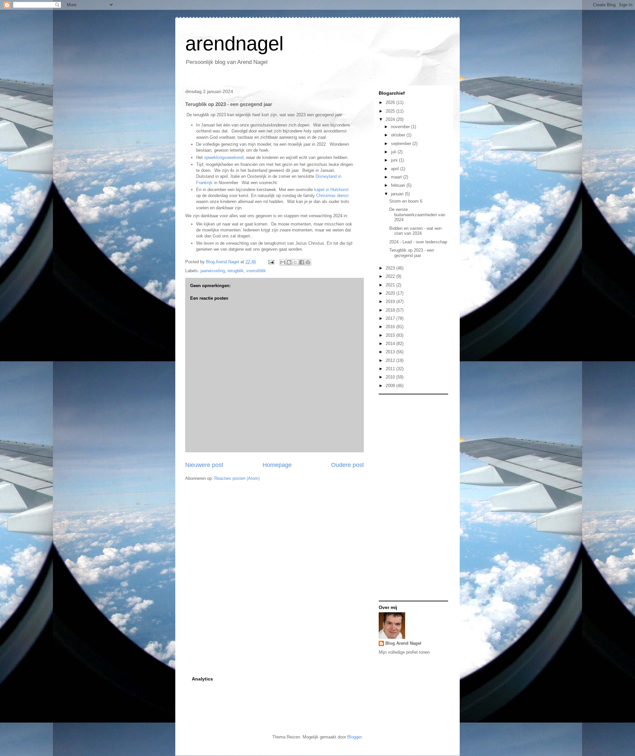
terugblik (236, 270)
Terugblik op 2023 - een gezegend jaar (411, 253)
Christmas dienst (332, 195)
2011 (391, 368)
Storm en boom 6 (405, 201)
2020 (391, 293)
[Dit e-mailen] (282, 262)
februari (398, 185)
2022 (391, 276)
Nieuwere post (204, 465)
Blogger (354, 736)
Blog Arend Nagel (403, 643)
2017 (391, 318)
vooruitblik (256, 270)
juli (394, 151)
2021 (391, 284)
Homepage (277, 465)
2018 (391, 310)
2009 (391, 385)
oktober (398, 134)
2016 (391, 326)
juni (395, 160)
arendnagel (234, 43)
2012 (391, 360)
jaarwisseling (212, 270)
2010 (391, 377)
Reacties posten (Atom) (237, 478)
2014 (391, 343)
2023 (391, 268)
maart (397, 177)
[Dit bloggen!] (289, 262)
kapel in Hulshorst (331, 189)
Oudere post (347, 465)
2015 (391, 335)
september (401, 143)
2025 (391, 111)
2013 (391, 351)
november (401, 126)
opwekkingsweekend (223, 157)
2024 (391, 119)
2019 (391, 301)
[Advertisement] (405, 497)
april (395, 168)
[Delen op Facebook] (301, 262)
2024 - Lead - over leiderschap (418, 241)
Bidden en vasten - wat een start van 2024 (415, 231)
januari (398, 193)
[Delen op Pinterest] (308, 262)
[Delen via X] (295, 262)
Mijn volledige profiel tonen (404, 652)
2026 (391, 102)
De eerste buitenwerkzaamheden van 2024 (417, 214)
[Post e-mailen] (270, 261)
